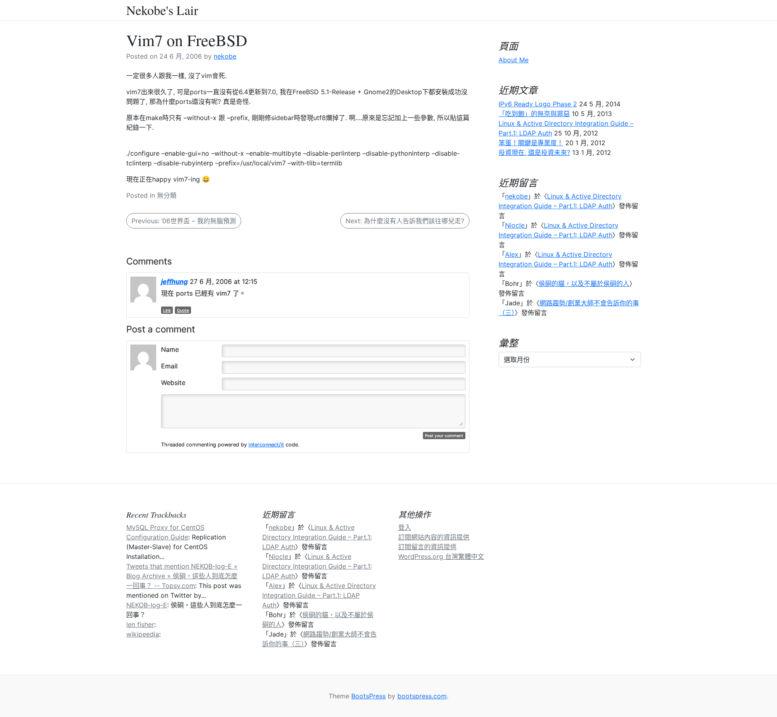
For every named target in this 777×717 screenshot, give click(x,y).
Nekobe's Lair (162, 10)
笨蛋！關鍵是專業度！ (531, 143)
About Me (514, 60)
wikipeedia (142, 634)
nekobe (225, 56)
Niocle (514, 225)
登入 (404, 527)
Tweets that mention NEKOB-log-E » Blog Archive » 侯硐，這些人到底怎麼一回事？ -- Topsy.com (182, 576)
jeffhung (174, 281)
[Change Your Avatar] (143, 357)
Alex (511, 254)
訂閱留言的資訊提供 (427, 547)
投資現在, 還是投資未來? (534, 152)
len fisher (140, 624)
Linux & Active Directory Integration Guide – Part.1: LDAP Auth (317, 537)
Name (170, 349)
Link (167, 310)
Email (169, 366)
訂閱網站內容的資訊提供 (433, 537)
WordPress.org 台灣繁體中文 (441, 556)
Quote (183, 310)
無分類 (166, 195)
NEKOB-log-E (146, 605)
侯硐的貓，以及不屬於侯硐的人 (584, 283)
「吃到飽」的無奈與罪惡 (534, 114)
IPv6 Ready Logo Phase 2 (538, 104)
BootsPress (368, 696)
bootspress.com (422, 696)
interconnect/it (266, 445)
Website (173, 383)
